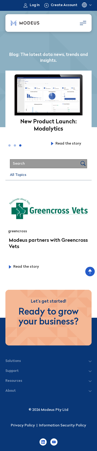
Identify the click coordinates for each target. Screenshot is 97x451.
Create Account (64, 5)
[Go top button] (90, 271)
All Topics (18, 175)
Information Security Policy (62, 425)
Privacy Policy (23, 425)
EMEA (87, 5)
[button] (9, 145)
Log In (35, 5)
